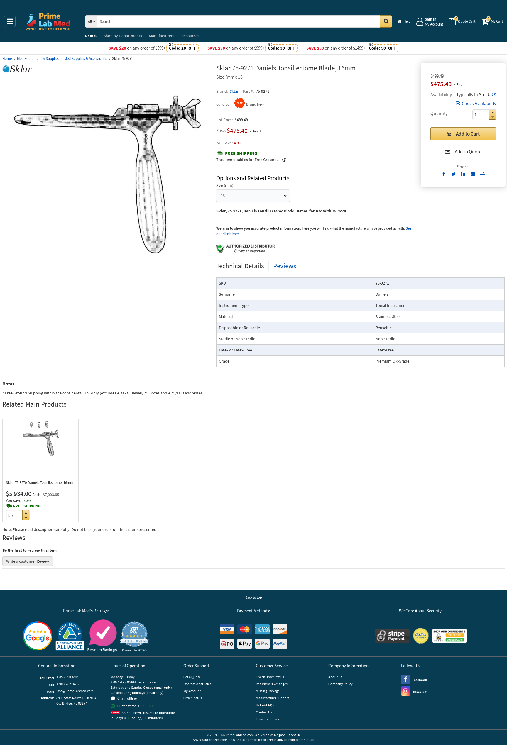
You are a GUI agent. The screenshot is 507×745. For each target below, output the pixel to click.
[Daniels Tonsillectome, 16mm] (40, 440)
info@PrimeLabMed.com (75, 691)
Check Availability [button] (479, 103)
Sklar (234, 91)
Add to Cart (468, 134)
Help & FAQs (265, 705)
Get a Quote (192, 677)
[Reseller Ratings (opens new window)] (102, 636)
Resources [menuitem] (190, 35)
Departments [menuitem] (123, 35)
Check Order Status (270, 677)
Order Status (192, 698)
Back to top (253, 597)
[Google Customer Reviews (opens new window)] (37, 636)
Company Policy (340, 684)
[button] (493, 94)
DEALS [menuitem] (91, 35)
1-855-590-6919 (67, 677)
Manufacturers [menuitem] (161, 35)
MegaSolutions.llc (287, 735)
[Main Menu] (10, 21)
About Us (335, 677)
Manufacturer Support (272, 698)
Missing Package (268, 691)
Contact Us (264, 712)
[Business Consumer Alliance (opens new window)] (69, 636)
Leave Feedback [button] (268, 719)
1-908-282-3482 (67, 684)
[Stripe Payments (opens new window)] (392, 636)
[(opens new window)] (107, 262)
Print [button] (482, 174)
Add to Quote (468, 151)
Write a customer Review (27, 561)
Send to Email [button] (472, 174)
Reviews (284, 266)
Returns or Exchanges (272, 684)
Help (406, 21)
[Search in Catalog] (386, 21)
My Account (192, 691)
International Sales (197, 684)
